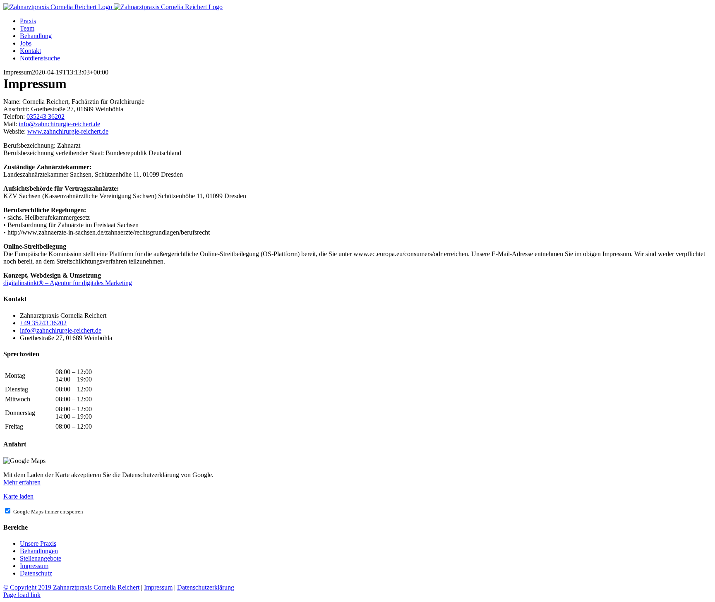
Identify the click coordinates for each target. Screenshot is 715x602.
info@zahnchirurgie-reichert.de (59, 123)
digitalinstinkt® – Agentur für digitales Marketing (67, 282)
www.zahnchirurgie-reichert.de (67, 131)
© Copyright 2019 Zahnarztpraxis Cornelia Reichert (71, 587)
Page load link (22, 594)
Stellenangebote (40, 558)
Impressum (34, 565)
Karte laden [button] (18, 496)
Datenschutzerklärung (205, 587)
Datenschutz (36, 573)
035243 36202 (45, 116)
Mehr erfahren (22, 482)
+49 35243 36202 (43, 322)
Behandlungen (39, 550)
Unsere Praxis (38, 543)
